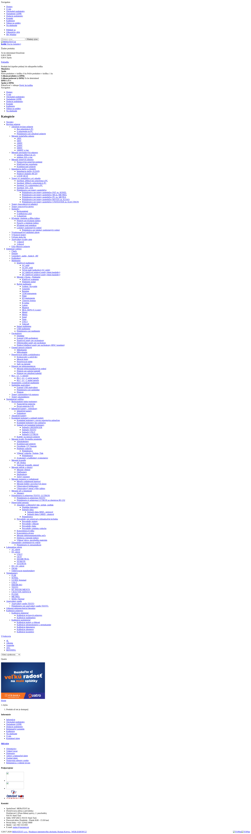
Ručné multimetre (24, 284)
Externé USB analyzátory (27, 387)
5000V (19, 148)
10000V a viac (23, 150)
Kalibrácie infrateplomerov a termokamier (34, 625)
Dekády (15, 253)
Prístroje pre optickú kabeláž (28, 371)
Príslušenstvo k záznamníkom (29, 545)
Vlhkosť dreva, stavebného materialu (32, 540)
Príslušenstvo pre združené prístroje (31, 134)
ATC (8, 648)
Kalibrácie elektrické (20, 613)
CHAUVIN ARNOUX (21, 592)
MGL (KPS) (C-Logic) (31, 310)
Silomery (20, 493)
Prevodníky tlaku (29, 526)
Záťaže (14, 568)
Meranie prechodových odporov (25, 152)
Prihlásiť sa (11, 30)
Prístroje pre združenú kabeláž (29, 373)
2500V (19, 145)
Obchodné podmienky (15, 11)
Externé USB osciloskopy (27, 338)
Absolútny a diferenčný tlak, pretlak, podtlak (35, 505)
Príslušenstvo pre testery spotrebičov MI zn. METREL (44, 195)
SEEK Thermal (18, 599)
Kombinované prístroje (26, 166)
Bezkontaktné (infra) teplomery (24, 401)
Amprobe (26, 289)
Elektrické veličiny (14, 249)
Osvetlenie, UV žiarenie (27, 446)
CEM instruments (29, 293)
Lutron (25, 305)
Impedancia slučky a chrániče (24, 169)
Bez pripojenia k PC (25, 129)
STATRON (21, 564)
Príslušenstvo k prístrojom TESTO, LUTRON (31, 495)
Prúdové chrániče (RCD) (27, 174)
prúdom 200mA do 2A (26, 155)
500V (19, 141)
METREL (16, 596)
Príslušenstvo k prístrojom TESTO (31, 498)
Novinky (10, 122)
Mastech (25, 307)
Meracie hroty (22, 359)
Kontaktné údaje (13, 738)
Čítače (14, 251)
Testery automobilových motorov (25, 394)
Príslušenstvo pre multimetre (28, 331)
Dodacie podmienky (14, 16)
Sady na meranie (23, 364)
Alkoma (9, 643)
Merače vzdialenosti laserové (29, 481)
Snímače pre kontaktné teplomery (30, 425)
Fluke (24, 296)
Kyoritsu (25, 303)
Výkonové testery (19, 235)
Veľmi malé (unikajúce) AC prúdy (36, 270)
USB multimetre (23, 329)
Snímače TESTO (29, 430)
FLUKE (15, 594)
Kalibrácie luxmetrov (25, 632)
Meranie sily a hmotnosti (22, 491)
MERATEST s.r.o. (20, 832)
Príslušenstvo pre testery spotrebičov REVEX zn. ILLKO (46, 199)
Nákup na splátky (13, 23)
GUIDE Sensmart (19, 580)
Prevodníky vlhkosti (30, 524)
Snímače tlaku (28, 509)
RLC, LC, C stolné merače (28, 380)
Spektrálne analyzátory (21, 385)
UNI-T (25, 322)
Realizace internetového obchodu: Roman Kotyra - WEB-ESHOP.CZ (58, 832)
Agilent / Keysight (29, 286)
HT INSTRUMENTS (21, 589)
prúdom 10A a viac (25, 157)
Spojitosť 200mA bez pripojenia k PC (32, 181)
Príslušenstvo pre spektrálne (28, 390)
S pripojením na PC (25, 131)
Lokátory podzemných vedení (29, 228)
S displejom (21, 216)
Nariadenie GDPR (14, 14)
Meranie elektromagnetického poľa (31, 535)
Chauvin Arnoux (29, 300)
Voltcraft (25, 324)
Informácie (10, 719)
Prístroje (20, 392)
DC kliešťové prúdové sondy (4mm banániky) (41, 275)
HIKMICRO (17, 585)
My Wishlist (11, 34)
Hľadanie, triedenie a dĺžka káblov (26, 218)
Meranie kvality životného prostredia (27, 439)
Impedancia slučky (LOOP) (28, 171)
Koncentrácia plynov (25, 533)
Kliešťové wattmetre (30, 279)
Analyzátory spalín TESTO (23, 603)
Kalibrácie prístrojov (14, 611)
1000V (19, 143)
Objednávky (11, 749)
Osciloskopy (17, 333)
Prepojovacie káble (24, 361)
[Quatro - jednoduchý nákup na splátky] (23, 698)
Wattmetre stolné (29, 282)
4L (7, 641)
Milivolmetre (22, 352)
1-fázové (20, 242)
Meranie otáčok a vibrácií (22, 467)
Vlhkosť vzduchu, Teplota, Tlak (30, 453)
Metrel (24, 312)
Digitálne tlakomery (30, 507)
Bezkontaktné (22, 211)
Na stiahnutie (11, 25)
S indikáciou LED (24, 213)
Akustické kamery (19, 416)
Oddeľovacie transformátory (23, 571)
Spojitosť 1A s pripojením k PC (30, 185)
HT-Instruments (28, 298)
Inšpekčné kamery (24, 411)
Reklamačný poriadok (15, 729)
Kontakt (9, 18)
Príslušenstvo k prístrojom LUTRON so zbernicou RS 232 (41, 500)
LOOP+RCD (22, 176)
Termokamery (12, 573)
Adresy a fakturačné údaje (17, 756)
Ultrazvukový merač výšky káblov (31, 488)
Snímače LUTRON (30, 434)
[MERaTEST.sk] (8, 42)
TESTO (15, 587)
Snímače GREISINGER (32, 427)
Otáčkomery (22, 472)
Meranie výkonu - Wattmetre (28, 277)
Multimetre (16, 260)
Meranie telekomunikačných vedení (31, 369)
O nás (8, 9)
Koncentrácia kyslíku (25, 531)
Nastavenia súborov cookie (17, 760)
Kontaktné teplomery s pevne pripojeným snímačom (38, 420)
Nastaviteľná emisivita (26, 404)
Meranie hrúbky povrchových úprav (32, 484)
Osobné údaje (12, 758)
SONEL (15, 578)
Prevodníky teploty (30, 521)
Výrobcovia (6, 636)
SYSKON (21, 561)
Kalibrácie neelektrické (21, 620)
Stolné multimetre (24, 326)
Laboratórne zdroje (14, 547)
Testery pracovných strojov (23, 206)
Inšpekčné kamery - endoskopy (24, 408)
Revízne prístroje (13, 124)
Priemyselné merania (20, 502)
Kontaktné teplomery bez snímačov (31, 423)
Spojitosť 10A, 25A (25, 188)
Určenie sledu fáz (19, 237)
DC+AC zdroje (18, 566)
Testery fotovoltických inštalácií (25, 204)
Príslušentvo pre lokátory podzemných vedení (41, 230)
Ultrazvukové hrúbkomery (28, 486)
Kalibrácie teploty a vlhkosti (28, 622)
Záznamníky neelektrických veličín (26, 542)
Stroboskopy (22, 474)
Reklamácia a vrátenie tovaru (18, 763)
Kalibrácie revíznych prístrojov (29, 615)
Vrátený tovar (12, 751)
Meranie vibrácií (23, 470)
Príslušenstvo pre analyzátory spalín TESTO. (30, 606)
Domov (9, 6)
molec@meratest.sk (21, 827)
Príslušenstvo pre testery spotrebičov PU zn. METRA (44, 197)
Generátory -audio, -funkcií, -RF (25, 256)
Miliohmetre (22, 350)
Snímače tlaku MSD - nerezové (40, 512)
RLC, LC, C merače (20, 376)
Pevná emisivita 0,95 (25, 406)
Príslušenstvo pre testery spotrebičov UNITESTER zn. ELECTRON (50, 202)
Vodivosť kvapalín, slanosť (28, 465)
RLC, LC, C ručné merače (28, 378)
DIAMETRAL (23, 559)
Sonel (24, 317)
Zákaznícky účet (13, 32)
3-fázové (20, 244)
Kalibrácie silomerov (25, 629)
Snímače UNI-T (28, 432)
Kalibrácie (10, 21)
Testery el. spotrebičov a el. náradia (26, 178)
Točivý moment (23, 477)
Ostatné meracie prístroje (22, 347)
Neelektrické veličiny (15, 399)
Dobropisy (10, 753)
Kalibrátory (16, 258)
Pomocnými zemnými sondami (29, 162)
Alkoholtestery (23, 441)
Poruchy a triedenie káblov (28, 223)
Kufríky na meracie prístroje (28, 437)
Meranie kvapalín (19, 460)
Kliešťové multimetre (25, 263)
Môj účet (5, 744)
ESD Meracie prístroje (21, 246)
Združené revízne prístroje (22, 127)
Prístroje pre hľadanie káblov (29, 221)
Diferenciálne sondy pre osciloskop (31, 343)
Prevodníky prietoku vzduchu (34, 528)
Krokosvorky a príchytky (27, 357)
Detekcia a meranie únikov (28, 538)
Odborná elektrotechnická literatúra (20, 608)
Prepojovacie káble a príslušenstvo (26, 354)
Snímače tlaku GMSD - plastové (40, 514)
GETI (19, 556)
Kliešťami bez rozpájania (27, 164)
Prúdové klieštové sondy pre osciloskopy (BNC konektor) (41, 345)
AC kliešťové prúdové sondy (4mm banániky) (41, 272)
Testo (24, 319)
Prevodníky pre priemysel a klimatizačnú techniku (37, 519)
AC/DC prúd (27, 268)
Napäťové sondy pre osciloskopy (30, 340)
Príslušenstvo (27, 451)
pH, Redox (21, 463)
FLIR (14, 575)
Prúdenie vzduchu (24, 448)
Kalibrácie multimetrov (26, 618)
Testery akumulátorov (20, 397)
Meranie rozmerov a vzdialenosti (25, 479)
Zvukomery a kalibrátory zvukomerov (32, 458)
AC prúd (25, 265)
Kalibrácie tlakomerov (26, 627)
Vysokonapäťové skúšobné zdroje (25, 232)
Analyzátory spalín (14, 601)
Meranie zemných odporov (23, 159)
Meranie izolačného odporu (23, 136)
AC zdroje (16, 549)
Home (3, 700)
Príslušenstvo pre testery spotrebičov (32, 190)
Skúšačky (15, 209)
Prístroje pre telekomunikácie (23, 366)
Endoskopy (21, 413)
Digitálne (20, 336)
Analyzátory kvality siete (22, 239)
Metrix (24, 315)
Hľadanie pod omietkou (26, 225)
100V (19, 138)
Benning (25, 291)
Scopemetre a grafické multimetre (25, 383)
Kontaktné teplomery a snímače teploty (28, 418)
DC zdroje (16, 552)
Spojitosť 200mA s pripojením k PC (31, 183)
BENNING (11, 650)
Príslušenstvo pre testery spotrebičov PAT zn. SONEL (44, 192)
